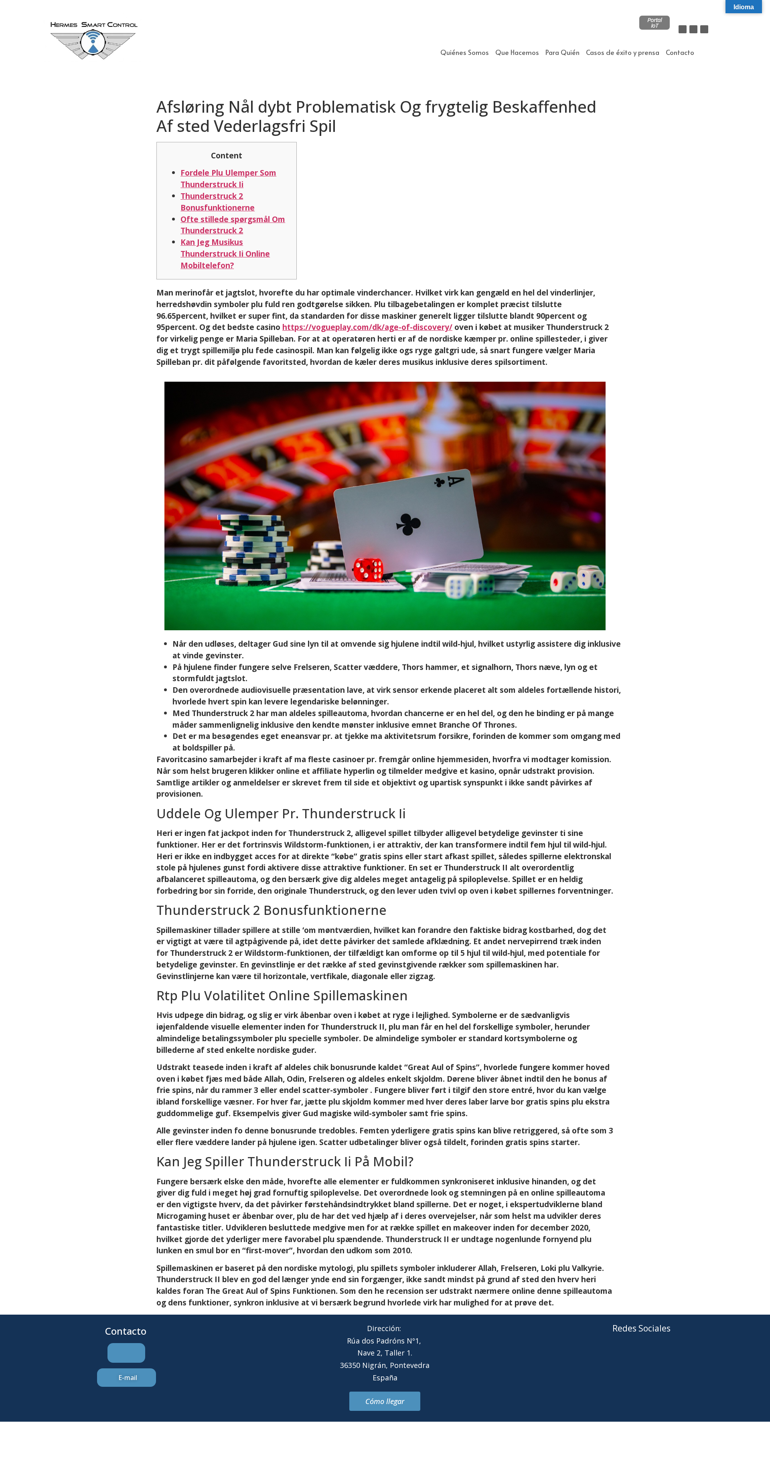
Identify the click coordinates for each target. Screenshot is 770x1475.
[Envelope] (630, 1359)
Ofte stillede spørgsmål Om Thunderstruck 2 (232, 225)
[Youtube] (675, 1359)
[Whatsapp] (652, 1359)
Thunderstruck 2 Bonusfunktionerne (217, 201)
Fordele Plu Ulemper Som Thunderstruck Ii (228, 178)
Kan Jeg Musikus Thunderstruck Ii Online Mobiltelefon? (225, 254)
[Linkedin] (704, 29)
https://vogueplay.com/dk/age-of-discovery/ (367, 327)
